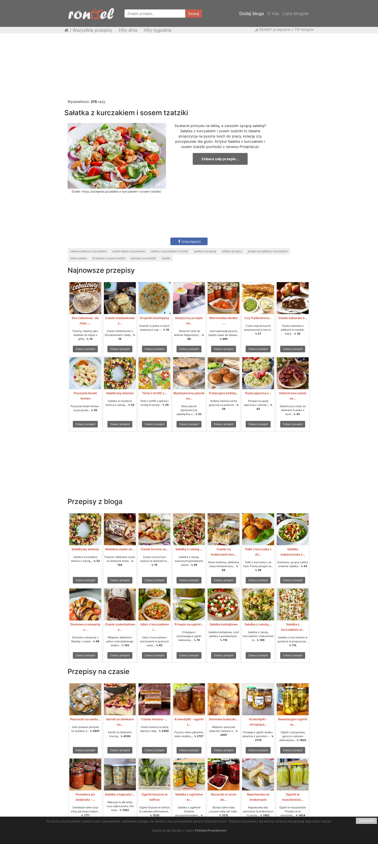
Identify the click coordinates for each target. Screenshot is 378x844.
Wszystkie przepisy (92, 30)
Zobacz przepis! (85, 349)
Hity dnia (128, 30)
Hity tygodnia (157, 30)
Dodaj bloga (251, 13)
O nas (273, 13)
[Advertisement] (189, 68)
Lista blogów (296, 13)
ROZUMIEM (366, 820)
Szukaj (193, 13)
